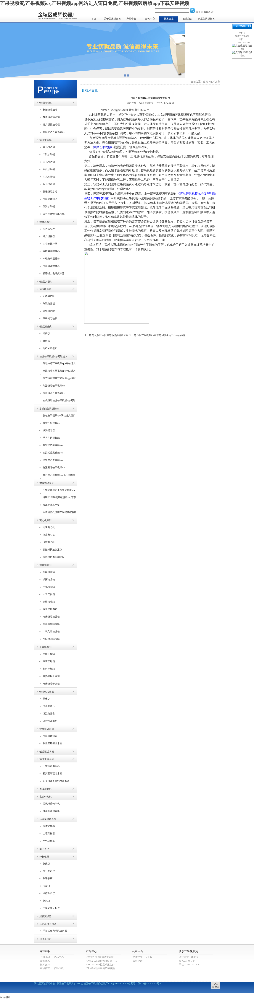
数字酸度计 (49, 878)
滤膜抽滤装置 (46, 483)
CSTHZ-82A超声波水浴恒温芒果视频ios (107, 957)
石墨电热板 (49, 296)
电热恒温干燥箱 (51, 683)
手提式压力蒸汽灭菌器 (55, 930)
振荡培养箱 (49, 579)
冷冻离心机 (49, 542)
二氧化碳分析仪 (51, 908)
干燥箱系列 (45, 647)
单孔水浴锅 (49, 147)
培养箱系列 (45, 565)
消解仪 (46, 333)
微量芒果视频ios (51, 423)
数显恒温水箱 (46, 729)
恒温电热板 (45, 289)
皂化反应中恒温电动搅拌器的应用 (110, 335)
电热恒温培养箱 (51, 616)
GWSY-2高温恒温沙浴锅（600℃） (104, 960)
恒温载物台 (49, 706)
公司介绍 (45, 957)
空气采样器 (49, 840)
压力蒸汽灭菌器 (47, 923)
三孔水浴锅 (49, 161)
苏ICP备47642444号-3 (149, 983)
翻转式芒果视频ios (53, 445)
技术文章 (169, 18)
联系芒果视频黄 (206, 18)
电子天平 (44, 849)
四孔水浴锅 (49, 169)
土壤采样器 (49, 833)
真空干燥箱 (49, 661)
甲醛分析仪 (49, 893)
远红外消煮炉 (50, 348)
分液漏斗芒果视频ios (54, 467)
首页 (198, 11)
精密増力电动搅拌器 (54, 273)
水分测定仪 (49, 871)
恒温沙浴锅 (45, 281)
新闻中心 (150, 18)
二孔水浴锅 (49, 154)
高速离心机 (49, 527)
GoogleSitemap (116, 983)
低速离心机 (49, 534)
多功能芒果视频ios (49, 408)
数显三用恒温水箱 (52, 743)
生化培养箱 (49, 586)
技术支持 (45, 964)
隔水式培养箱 (50, 609)
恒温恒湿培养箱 (51, 638)
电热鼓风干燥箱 (51, 676)
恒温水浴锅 (45, 140)
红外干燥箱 (49, 668)
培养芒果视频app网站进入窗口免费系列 (55, 356)
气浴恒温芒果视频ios (54, 385)
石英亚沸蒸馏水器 (52, 773)
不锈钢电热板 (50, 318)
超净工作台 (45, 939)
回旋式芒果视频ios (53, 452)
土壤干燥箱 (49, 654)
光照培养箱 (49, 601)
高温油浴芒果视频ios (54, 132)
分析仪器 (44, 856)
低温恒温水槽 (46, 751)
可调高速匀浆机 (51, 811)
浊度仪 (46, 885)
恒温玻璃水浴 (50, 199)
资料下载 (59, 968)
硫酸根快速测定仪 (52, 549)
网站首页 (39, 983)
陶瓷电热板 (49, 303)
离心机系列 (45, 520)
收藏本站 (208, 11)
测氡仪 (46, 900)
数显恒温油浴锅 (51, 117)
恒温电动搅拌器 (51, 266)
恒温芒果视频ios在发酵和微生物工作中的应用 (161, 335)
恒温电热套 (49, 713)
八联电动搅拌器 (51, 258)
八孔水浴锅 (49, 184)
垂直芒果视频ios (51, 437)
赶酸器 (46, 340)
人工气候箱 (49, 594)
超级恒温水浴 (50, 191)
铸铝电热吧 (49, 311)
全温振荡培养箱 (51, 624)
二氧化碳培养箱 (51, 631)
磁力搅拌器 (49, 236)
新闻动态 (45, 960)
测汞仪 (46, 863)
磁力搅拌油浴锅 (51, 124)
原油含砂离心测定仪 (54, 557)
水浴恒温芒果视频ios (54, 393)
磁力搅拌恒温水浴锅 (54, 213)
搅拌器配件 (49, 228)
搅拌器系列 (45, 222)
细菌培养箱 (49, 572)
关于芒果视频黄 (112, 18)
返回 (171, 103)
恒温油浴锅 (45, 102)
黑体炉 (46, 698)
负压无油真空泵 (51, 504)
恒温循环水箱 (50, 736)
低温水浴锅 (49, 206)
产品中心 (131, 18)
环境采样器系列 (47, 819)
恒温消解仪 (45, 326)
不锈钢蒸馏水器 (51, 766)
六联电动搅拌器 (51, 251)
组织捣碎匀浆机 (51, 803)
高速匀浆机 (45, 796)
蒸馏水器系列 (46, 759)
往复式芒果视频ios (53, 460)
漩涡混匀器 (49, 430)
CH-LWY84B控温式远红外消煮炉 (104, 964)
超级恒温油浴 (50, 109)
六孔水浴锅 (49, 176)
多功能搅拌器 (50, 243)
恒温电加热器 (46, 691)
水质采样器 (49, 826)
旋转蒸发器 (45, 916)
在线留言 (187, 18)
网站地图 (5, 997)
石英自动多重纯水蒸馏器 (56, 781)
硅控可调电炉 (50, 721)
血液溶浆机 (45, 789)
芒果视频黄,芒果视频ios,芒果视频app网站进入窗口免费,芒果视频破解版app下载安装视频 (94, 3)
